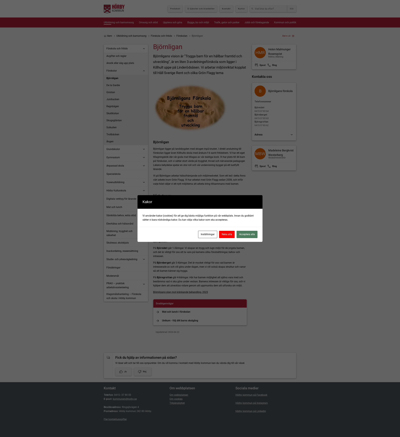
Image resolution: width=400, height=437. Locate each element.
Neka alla (227, 234)
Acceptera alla (247, 234)
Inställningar (208, 234)
